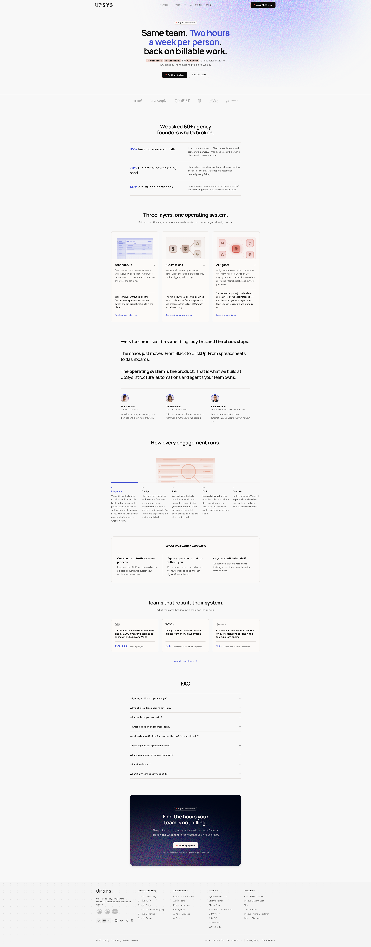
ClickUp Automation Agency (151, 909)
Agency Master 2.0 (218, 896)
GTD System (214, 914)
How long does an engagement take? (150, 726)
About (208, 940)
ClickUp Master (216, 900)
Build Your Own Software (220, 909)
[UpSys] (104, 5)
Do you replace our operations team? (150, 745)
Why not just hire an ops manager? (148, 698)
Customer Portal (234, 940)
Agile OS (213, 918)
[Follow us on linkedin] (116, 921)
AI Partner (177, 918)
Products (179, 4)
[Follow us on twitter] (127, 921)
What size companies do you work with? (151, 754)
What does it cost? (140, 764)
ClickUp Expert (145, 918)
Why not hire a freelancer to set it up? (150, 707)
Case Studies (196, 4)
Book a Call (218, 940)
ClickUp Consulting (147, 896)
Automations (179, 900)
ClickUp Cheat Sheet (254, 900)
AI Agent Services (181, 914)
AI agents (193, 60)
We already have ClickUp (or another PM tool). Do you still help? (164, 736)
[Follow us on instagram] (132, 921)
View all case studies (184, 661)
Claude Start (215, 905)
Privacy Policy (253, 940)
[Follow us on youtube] (121, 921)
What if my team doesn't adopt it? (148, 773)
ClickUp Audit (144, 900)
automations (172, 60)
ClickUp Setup (144, 905)
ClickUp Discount (252, 918)
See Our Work (199, 74)
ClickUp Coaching (146, 914)
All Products (214, 922)
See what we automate (177, 315)
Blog (208, 4)
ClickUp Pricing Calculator (256, 914)
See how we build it (124, 315)
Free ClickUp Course (253, 896)
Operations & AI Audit (183, 896)
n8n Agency (179, 909)
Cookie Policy (268, 940)
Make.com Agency (182, 905)
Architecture (154, 60)
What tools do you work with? (146, 717)
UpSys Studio (215, 927)
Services (164, 4)
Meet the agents (224, 315)
